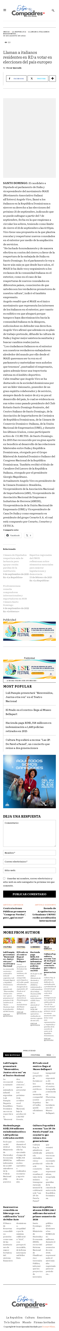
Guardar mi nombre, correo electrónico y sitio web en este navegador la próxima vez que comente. (29, 882)
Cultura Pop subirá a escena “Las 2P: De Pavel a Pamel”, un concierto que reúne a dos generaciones (28, 744)
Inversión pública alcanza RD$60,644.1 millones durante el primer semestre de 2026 (44, 1213)
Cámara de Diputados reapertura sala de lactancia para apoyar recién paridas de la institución (15, 562)
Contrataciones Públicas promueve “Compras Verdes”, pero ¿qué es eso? (14, 913)
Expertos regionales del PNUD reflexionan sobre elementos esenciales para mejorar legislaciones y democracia (41, 564)
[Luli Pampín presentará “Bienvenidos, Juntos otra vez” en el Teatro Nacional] (9, 941)
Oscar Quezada (13, 68)
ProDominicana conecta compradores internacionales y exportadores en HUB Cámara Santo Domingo (15, 595)
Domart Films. (49, 1326)
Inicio (6, 31)
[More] (52, 78)
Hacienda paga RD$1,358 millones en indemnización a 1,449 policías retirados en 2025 (28, 727)
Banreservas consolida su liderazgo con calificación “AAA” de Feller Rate (14, 1213)
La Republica (19, 31)
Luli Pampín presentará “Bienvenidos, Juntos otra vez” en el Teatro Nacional (29, 697)
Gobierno (35, 947)
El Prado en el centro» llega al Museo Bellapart (22, 957)
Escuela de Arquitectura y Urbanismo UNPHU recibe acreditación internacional (44, 914)
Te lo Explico (48, 948)
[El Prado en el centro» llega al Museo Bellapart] (23, 941)
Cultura (7, 947)
